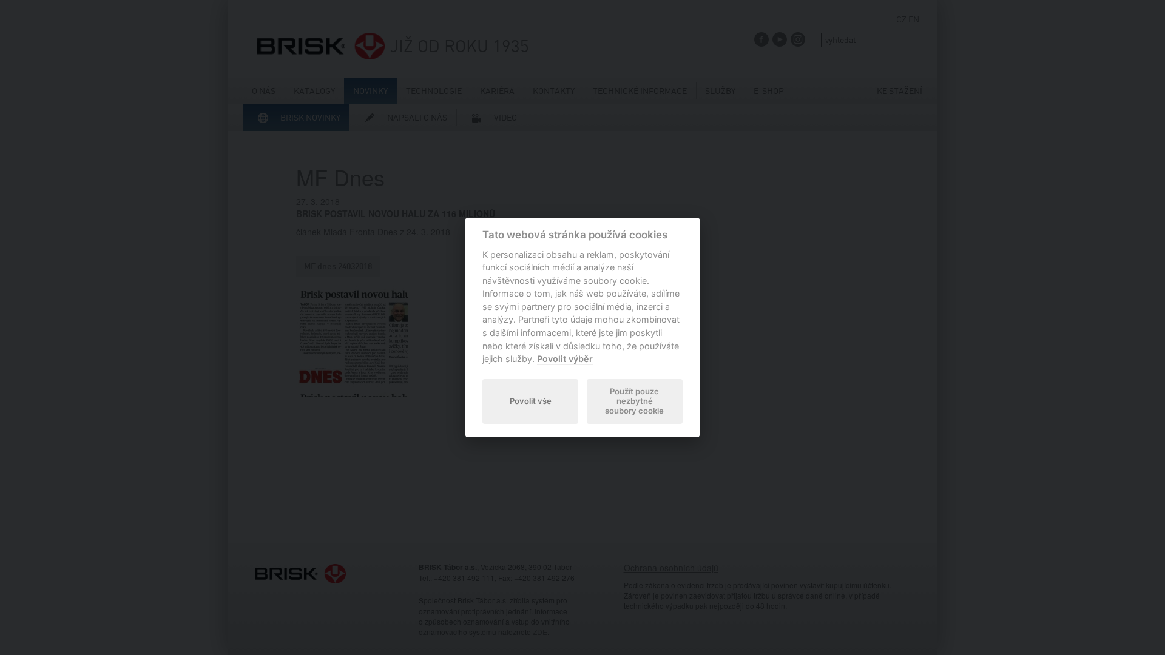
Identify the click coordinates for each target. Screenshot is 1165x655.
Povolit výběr (565, 359)
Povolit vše (531, 401)
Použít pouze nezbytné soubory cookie (634, 400)
